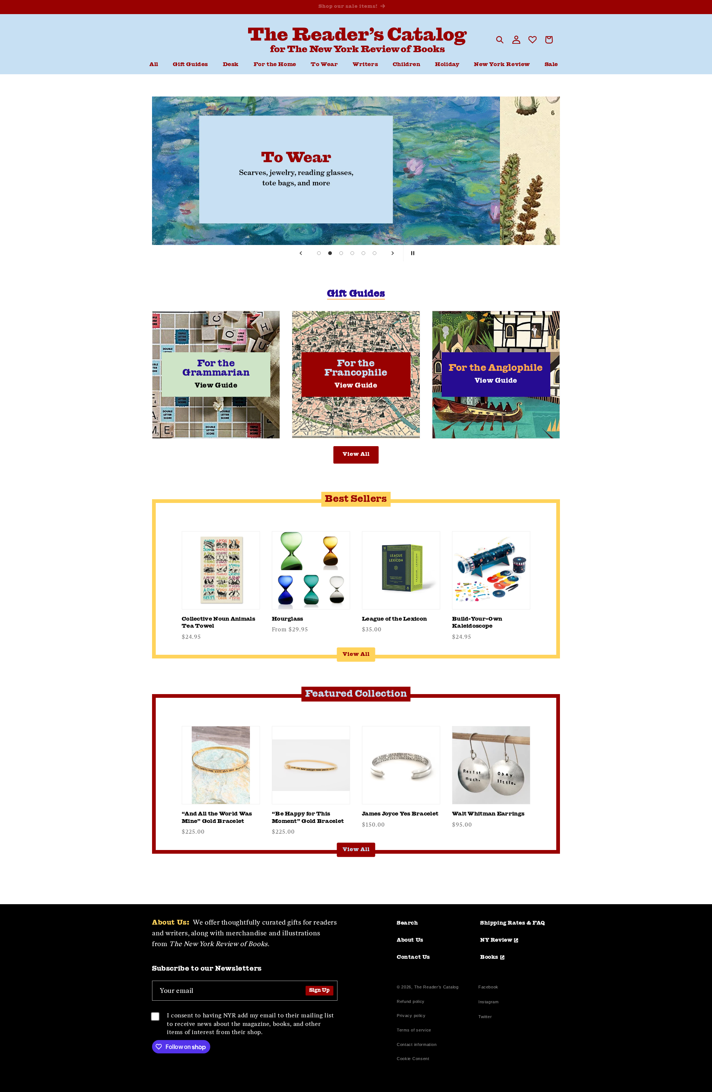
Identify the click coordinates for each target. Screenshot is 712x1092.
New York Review (502, 65)
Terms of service (414, 1030)
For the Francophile (356, 374)
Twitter (486, 1017)
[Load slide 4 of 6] (352, 253)
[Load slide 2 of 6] (330, 253)
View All (356, 454)
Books (489, 957)
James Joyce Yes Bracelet (400, 814)
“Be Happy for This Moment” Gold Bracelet (308, 817)
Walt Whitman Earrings (488, 814)
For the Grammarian (216, 374)
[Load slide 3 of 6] (341, 253)
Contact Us (413, 957)
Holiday (447, 65)
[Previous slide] (301, 253)
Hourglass (287, 619)
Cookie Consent (413, 1058)
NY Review (496, 940)
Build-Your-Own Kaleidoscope (477, 623)
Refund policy (411, 1001)
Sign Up (319, 990)
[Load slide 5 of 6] (363, 253)
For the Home (275, 65)
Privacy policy (411, 1015)
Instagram (488, 1003)
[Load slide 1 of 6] (318, 253)
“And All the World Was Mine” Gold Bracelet (217, 817)
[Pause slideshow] (411, 253)
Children (407, 65)
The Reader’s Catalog (436, 987)
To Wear (324, 65)
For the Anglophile (496, 374)
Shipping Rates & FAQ (512, 923)
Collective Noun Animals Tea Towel (218, 623)
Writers (365, 65)
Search (407, 923)
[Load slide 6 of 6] (374, 253)
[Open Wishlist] (532, 40)
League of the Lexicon (394, 619)
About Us (410, 940)
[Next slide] (393, 253)
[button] (231, 65)
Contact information (416, 1044)
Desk (231, 65)
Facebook (488, 988)
